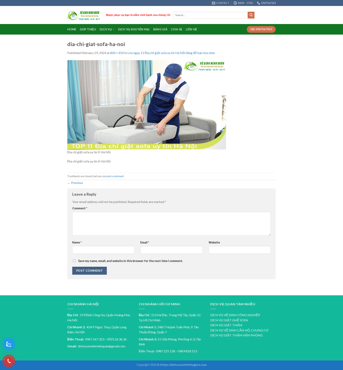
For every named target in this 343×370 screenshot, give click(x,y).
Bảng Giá (160, 29)
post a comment (115, 176)
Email (144, 242)
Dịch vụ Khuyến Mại (134, 29)
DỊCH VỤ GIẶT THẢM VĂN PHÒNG (236, 335)
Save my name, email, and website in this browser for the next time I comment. (130, 261)
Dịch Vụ (106, 29)
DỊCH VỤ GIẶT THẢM (226, 325)
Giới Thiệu (88, 29)
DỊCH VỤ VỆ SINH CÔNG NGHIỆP (235, 315)
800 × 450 (117, 53)
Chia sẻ (176, 29)
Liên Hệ (191, 29)
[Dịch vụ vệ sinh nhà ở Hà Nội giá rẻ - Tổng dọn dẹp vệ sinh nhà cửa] (83, 15)
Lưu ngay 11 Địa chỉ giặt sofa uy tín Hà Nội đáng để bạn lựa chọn (171, 53)
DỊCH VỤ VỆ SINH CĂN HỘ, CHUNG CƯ (239, 330)
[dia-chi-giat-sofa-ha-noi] (146, 104)
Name (77, 242)
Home (71, 29)
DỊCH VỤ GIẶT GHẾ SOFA (229, 320)
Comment (79, 208)
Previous (75, 183)
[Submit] (251, 15)
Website (214, 242)
